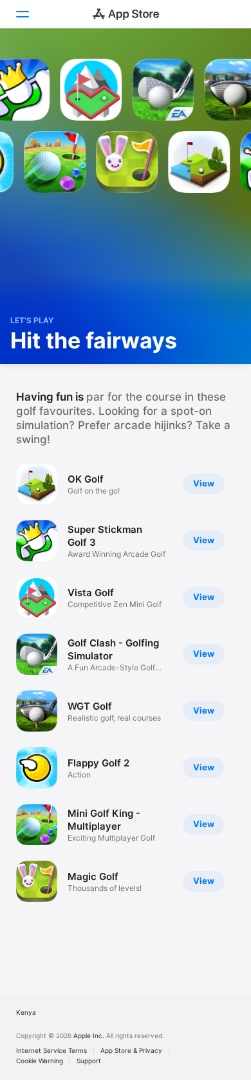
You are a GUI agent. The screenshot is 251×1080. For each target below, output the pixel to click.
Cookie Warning (39, 1060)
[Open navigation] (22, 14)
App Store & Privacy (131, 1050)
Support (89, 1060)
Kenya (26, 1012)
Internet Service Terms (51, 1050)
